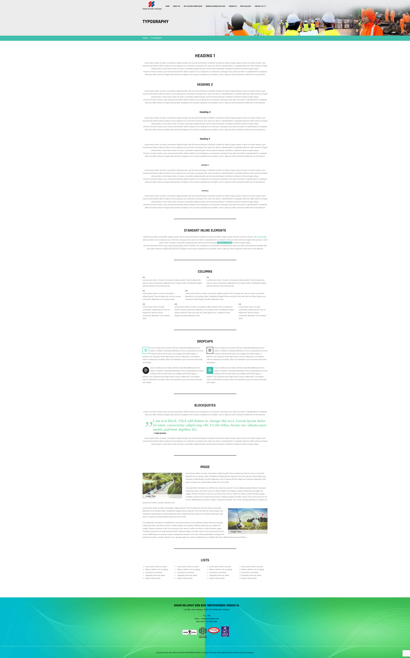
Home (145, 38)
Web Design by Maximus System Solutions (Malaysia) (235, 652)
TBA (208, 615)
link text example (260, 237)
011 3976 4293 (211, 621)
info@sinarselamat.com (210, 618)
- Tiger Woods (159, 433)
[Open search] (265, 6)
